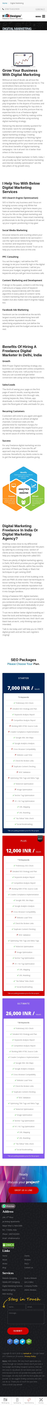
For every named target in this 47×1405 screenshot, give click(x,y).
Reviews (27, 1260)
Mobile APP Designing (11, 1282)
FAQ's (26, 1263)
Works (4, 1263)
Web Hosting (7, 1294)
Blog (4, 1267)
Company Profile (30, 1286)
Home (4, 3)
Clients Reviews (30, 1290)
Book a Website (30, 1278)
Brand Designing (8, 1290)
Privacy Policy (30, 1356)
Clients (27, 1256)
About (4, 1260)
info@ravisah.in (14, 1238)
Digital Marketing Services (12, 1286)
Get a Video (28, 1282)
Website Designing (9, 1278)
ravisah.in (27, 1353)
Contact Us (28, 1267)
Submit (17, 1331)
